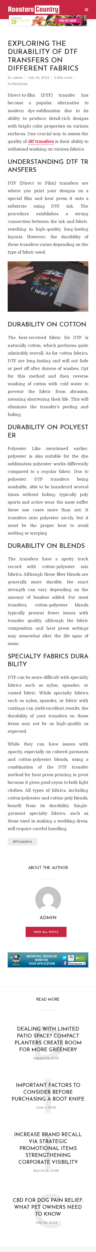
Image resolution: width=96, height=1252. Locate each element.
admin (18, 78)
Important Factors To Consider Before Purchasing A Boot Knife (48, 1092)
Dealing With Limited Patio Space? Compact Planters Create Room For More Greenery (48, 1040)
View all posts (46, 932)
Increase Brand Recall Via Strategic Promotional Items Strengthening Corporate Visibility (48, 1148)
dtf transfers (41, 141)
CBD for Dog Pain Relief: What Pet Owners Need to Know (48, 1207)
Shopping (20, 84)
